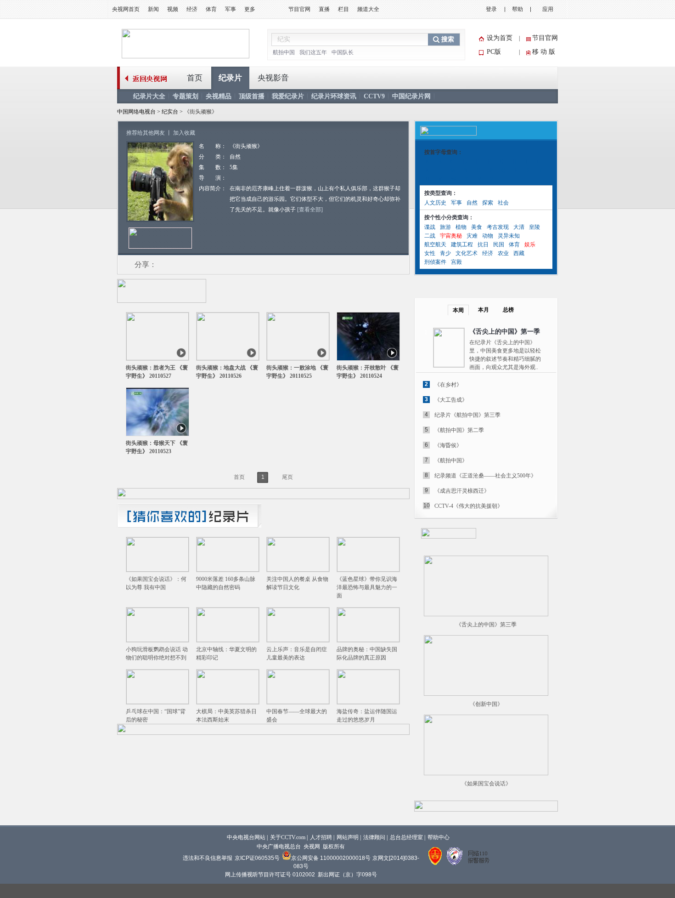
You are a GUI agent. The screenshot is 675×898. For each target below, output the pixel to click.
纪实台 (171, 111)
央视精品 (218, 96)
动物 (487, 236)
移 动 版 (543, 51)
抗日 (483, 244)
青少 (445, 253)
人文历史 (435, 202)
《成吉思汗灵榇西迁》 (461, 491)
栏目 (343, 9)
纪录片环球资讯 (333, 96)
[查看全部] (310, 209)
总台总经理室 (406, 837)
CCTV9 (374, 96)
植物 (461, 227)
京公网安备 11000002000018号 (331, 858)
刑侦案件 (435, 262)
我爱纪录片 (288, 96)
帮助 (517, 9)
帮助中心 (439, 837)
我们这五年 (313, 52)
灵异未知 (509, 236)
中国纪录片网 (411, 96)
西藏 (518, 253)
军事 (230, 9)
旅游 (445, 227)
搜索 (447, 39)
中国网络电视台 (136, 111)
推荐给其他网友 (145, 133)
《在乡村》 (448, 384)
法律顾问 (374, 837)
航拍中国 (284, 52)
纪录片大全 (149, 96)
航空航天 (435, 244)
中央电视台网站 (246, 837)
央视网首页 (126, 9)
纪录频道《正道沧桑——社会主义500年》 (485, 475)
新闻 (153, 9)
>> (545, 533)
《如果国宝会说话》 (486, 783)
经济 (191, 9)
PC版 (494, 51)
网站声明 (348, 837)
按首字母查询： (443, 152)
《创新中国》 (486, 704)
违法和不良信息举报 (207, 858)
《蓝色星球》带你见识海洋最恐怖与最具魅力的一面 (367, 587)
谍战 (429, 227)
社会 (503, 202)
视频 (172, 9)
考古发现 (498, 227)
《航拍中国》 (450, 460)
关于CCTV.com (287, 837)
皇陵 (534, 227)
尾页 (287, 477)
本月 (483, 310)
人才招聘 (321, 837)
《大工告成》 (450, 400)
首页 (194, 78)
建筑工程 (462, 244)
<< (533, 533)
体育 (211, 9)
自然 (472, 202)
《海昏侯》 (448, 445)
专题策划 (185, 96)
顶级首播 (251, 96)
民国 (498, 244)
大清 (518, 227)
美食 (476, 227)
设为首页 (499, 37)
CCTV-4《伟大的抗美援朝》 (468, 506)
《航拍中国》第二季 (459, 430)
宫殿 (456, 262)
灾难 (472, 236)
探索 (487, 202)
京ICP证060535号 (257, 858)
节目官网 (299, 9)
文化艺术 (467, 253)
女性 (429, 253)
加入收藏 (184, 133)
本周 (458, 310)
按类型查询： (440, 193)
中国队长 (343, 52)
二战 (429, 236)
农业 (503, 253)
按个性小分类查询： (449, 217)
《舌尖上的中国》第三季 (486, 624)
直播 (324, 9)
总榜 (508, 310)
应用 (547, 9)
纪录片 (230, 78)
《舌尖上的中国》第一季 (504, 331)
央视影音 (273, 78)
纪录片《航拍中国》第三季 (467, 415)
